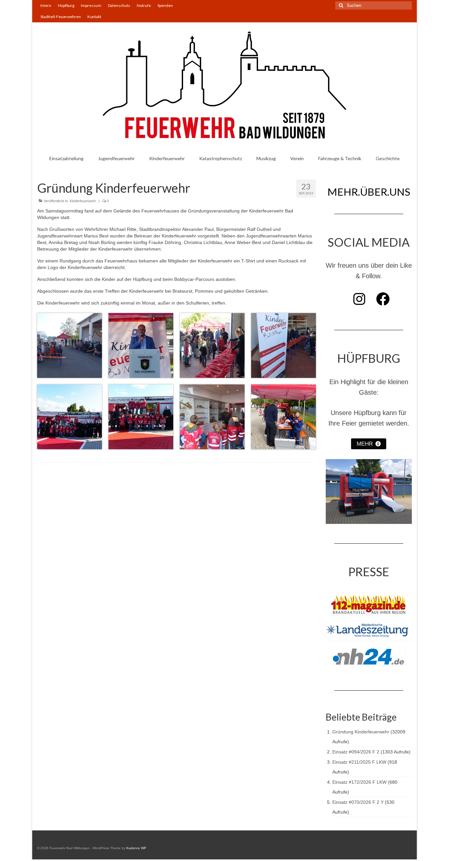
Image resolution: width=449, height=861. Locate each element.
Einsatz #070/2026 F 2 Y (358, 802)
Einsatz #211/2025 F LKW (359, 762)
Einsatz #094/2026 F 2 (355, 751)
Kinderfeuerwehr (83, 201)
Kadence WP (136, 848)
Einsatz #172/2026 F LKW (359, 782)
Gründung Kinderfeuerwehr (360, 731)
